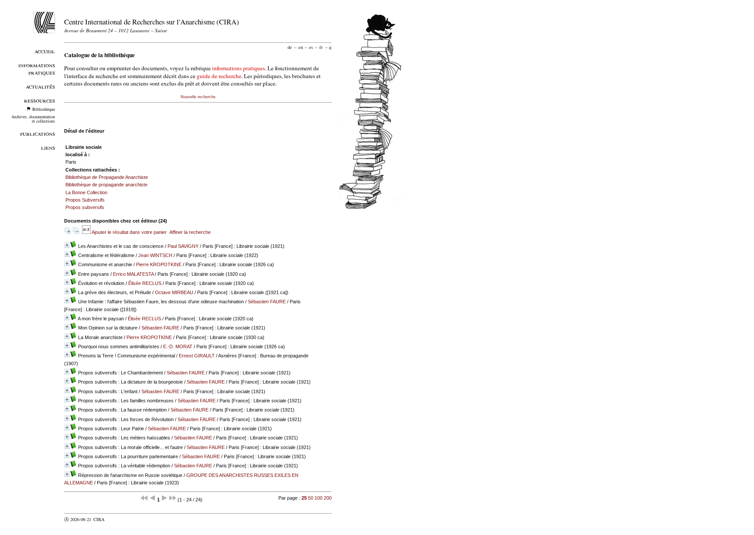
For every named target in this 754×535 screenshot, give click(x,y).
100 (318, 498)
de (290, 47)
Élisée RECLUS (144, 283)
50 (310, 498)
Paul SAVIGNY (183, 246)
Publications (37, 133)
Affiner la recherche (190, 232)
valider (116, 519)
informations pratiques (238, 68)
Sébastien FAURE (267, 301)
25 (304, 498)
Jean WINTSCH (155, 255)
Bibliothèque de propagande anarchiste (106, 184)
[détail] (67, 245)
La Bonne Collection (86, 192)
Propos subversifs (84, 207)
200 (328, 498)
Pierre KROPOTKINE (159, 264)
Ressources (39, 100)
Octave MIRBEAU (174, 292)
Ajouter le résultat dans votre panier (129, 232)
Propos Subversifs (85, 199)
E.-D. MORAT (177, 346)
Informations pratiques (36, 68)
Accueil (44, 51)
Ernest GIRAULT (197, 355)
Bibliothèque (43, 109)
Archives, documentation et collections (33, 118)
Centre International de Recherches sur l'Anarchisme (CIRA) (151, 22)
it (330, 47)
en (300, 47)
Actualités (40, 86)
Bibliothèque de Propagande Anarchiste (106, 177)
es (311, 47)
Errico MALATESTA (133, 274)
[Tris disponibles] (87, 232)
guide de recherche (219, 76)
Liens (48, 147)
